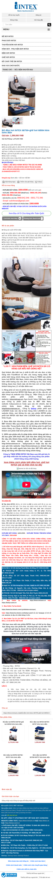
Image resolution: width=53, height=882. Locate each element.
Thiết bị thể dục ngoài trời (29, 877)
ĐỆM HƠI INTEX (8, 53)
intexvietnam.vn (16, 399)
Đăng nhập (14, 20)
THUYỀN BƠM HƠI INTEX (12, 45)
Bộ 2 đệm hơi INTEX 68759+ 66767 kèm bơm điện (40, 723)
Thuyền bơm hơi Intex (23, 810)
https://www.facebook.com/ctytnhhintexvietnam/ (18, 609)
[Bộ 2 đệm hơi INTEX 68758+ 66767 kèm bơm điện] (13, 766)
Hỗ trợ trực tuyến (14, 15)
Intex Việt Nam (40, 399)
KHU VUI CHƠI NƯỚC (11, 66)
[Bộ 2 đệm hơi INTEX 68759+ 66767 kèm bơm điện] (40, 733)
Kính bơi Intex (28, 523)
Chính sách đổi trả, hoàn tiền (26, 869)
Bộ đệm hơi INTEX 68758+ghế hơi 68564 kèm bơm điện (13, 723)
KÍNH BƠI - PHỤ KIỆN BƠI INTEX (15, 49)
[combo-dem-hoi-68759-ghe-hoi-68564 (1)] (26, 329)
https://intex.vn (40, 691)
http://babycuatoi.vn (30, 696)
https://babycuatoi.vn (9, 603)
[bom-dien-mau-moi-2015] (17, 124)
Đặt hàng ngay (10, 182)
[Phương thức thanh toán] (33, 219)
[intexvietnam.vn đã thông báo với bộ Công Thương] (9, 875)
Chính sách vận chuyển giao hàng (35, 865)
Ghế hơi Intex (38, 808)
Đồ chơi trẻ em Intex (14, 523)
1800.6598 (21, 533)
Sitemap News (12, 855)
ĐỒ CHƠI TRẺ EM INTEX (12, 61)
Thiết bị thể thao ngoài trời (35, 873)
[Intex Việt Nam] (26, 7)
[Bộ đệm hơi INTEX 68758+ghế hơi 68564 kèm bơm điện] (13, 733)
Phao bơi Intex (10, 810)
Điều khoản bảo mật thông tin (18, 861)
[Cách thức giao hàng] (12, 219)
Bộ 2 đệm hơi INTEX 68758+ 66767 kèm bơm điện (13, 756)
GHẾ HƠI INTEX (8, 57)
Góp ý (40, 182)
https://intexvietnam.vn (38, 600)
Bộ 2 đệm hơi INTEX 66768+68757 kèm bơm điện (40, 756)
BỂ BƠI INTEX (7, 36)
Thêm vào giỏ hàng (26, 182)
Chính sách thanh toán (14, 865)
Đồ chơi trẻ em (12, 815)
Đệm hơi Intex (28, 808)
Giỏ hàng (38, 20)
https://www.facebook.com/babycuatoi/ (19, 613)
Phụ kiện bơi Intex (41, 523)
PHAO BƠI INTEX (9, 40)
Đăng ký (38, 15)
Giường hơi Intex (25, 813)
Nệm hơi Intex (17, 808)
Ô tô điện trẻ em (44, 877)
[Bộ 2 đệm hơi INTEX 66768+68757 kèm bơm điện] (40, 766)
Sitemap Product (23, 855)
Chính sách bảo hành (37, 861)
